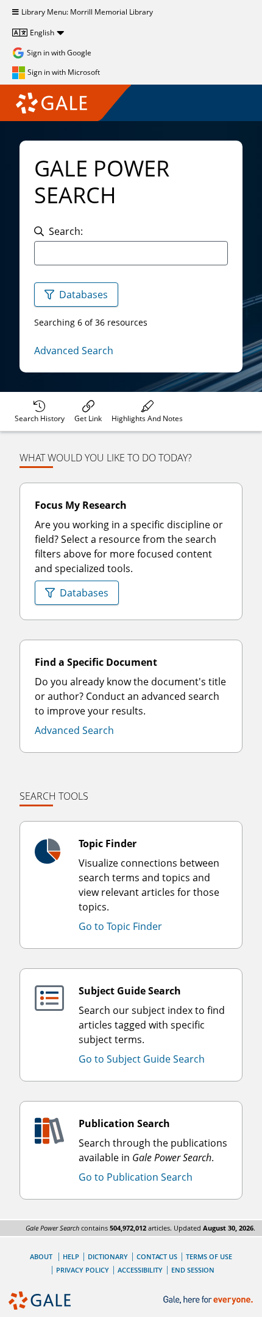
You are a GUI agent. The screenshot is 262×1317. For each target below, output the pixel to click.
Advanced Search (73, 350)
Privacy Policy (82, 1269)
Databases (83, 294)
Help (71, 1256)
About (41, 1256)
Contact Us (156, 1256)
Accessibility (140, 1269)
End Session (192, 1269)
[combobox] (131, 253)
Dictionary (108, 1256)
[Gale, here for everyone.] (209, 1300)
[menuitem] (39, 411)
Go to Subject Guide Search (142, 1059)
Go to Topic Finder (120, 926)
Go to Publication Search (136, 1177)
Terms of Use (209, 1256)
